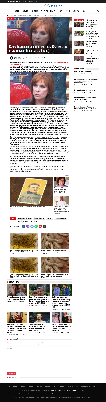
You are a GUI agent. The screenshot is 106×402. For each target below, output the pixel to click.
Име (8, 342)
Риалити (52, 11)
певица (25, 221)
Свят (77, 386)
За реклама (30, 1)
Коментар (10, 348)
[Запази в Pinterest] (40, 226)
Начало (24, 1)
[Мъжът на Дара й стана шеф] (79, 54)
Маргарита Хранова (24, 218)
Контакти (15, 393)
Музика (68, 11)
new (19, 221)
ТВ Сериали (44, 11)
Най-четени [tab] (79, 20)
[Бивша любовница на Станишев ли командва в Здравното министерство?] (79, 61)
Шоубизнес (35, 11)
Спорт (94, 386)
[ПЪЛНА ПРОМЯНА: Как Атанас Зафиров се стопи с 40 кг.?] (79, 27)
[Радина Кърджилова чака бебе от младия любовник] (17, 295)
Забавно (25, 11)
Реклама (9, 393)
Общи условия (23, 393)
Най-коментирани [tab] (91, 20)
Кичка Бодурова (60, 218)
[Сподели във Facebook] (23, 226)
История (60, 11)
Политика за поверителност (55, 390)
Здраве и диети (85, 386)
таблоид (50, 218)
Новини (17, 11)
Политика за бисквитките (52, 393)
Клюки (10, 11)
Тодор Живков (39, 218)
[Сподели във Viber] (27, 226)
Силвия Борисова (19, 58)
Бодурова (34, 221)
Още (84, 11)
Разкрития (76, 11)
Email (42, 342)
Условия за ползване (70, 390)
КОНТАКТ (36, 1)
